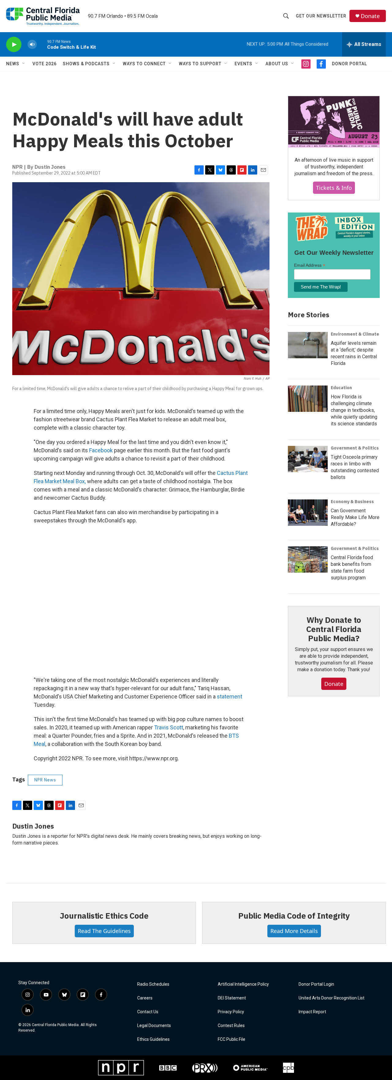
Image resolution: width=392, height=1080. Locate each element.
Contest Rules (231, 1025)
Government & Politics (355, 448)
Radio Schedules (153, 984)
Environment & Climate (355, 334)
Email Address (309, 265)
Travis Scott (168, 727)
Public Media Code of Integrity (294, 915)
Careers (145, 998)
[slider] (42, 44)
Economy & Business (352, 501)
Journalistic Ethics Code (104, 915)
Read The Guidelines (104, 931)
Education (341, 387)
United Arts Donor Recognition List (331, 998)
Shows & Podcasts (86, 63)
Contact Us (147, 1012)
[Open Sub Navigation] (23, 63)
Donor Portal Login (316, 984)
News (12, 63)
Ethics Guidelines (153, 1039)
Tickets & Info (334, 187)
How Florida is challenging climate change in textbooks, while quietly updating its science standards (354, 410)
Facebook (101, 450)
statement (229, 696)
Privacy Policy (231, 1012)
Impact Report (312, 1012)
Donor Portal (349, 63)
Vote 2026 (44, 63)
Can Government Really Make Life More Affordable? (355, 517)
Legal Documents (154, 1025)
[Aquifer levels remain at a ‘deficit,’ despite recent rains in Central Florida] (308, 345)
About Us (277, 63)
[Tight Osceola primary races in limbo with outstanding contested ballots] (308, 459)
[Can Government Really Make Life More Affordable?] (308, 512)
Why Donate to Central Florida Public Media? (333, 629)
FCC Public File (231, 1039)
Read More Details (294, 931)
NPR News (45, 780)
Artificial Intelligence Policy (243, 984)
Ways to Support (200, 63)
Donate (370, 16)
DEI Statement (232, 998)
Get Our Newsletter (321, 15)
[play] (14, 44)
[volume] (32, 44)
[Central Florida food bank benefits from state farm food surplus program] (308, 559)
